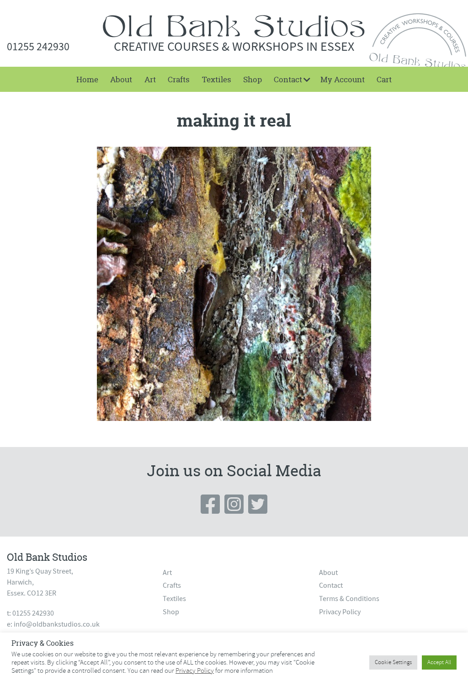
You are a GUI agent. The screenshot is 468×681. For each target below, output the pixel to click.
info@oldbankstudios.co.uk (57, 624)
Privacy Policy (340, 612)
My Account (342, 79)
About (121, 79)
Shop (252, 79)
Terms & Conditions (349, 598)
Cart (384, 79)
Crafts (179, 79)
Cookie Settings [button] (393, 662)
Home (87, 79)
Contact (288, 79)
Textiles (216, 79)
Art (150, 79)
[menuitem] (87, 79)
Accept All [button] (439, 662)
